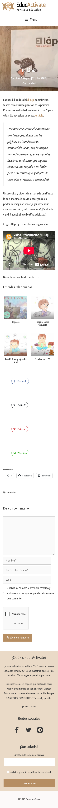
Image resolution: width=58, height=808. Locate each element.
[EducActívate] (24, 6)
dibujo (31, 100)
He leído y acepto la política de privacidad (30, 772)
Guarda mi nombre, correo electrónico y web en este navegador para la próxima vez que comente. (30, 593)
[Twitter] (28, 730)
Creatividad (29, 83)
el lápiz (39, 115)
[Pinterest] (40, 730)
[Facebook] (17, 730)
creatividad (11, 492)
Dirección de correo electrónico (29, 754)
